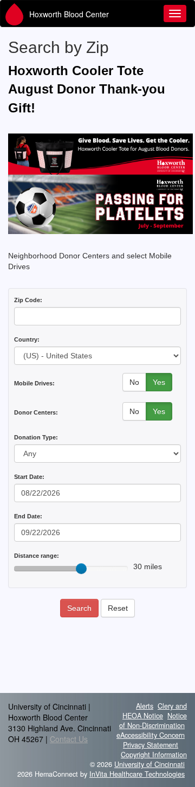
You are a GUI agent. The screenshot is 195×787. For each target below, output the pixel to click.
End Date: (28, 516)
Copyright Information (154, 754)
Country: (27, 339)
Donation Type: (36, 437)
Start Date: (29, 476)
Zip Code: (28, 300)
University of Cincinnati (149, 764)
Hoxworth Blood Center (69, 14)
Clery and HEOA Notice (154, 711)
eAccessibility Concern (150, 735)
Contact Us (69, 738)
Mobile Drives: (34, 383)
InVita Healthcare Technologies (137, 774)
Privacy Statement (150, 745)
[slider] (81, 568)
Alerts (144, 706)
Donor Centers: (36, 412)
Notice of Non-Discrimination (153, 720)
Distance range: (36, 555)
